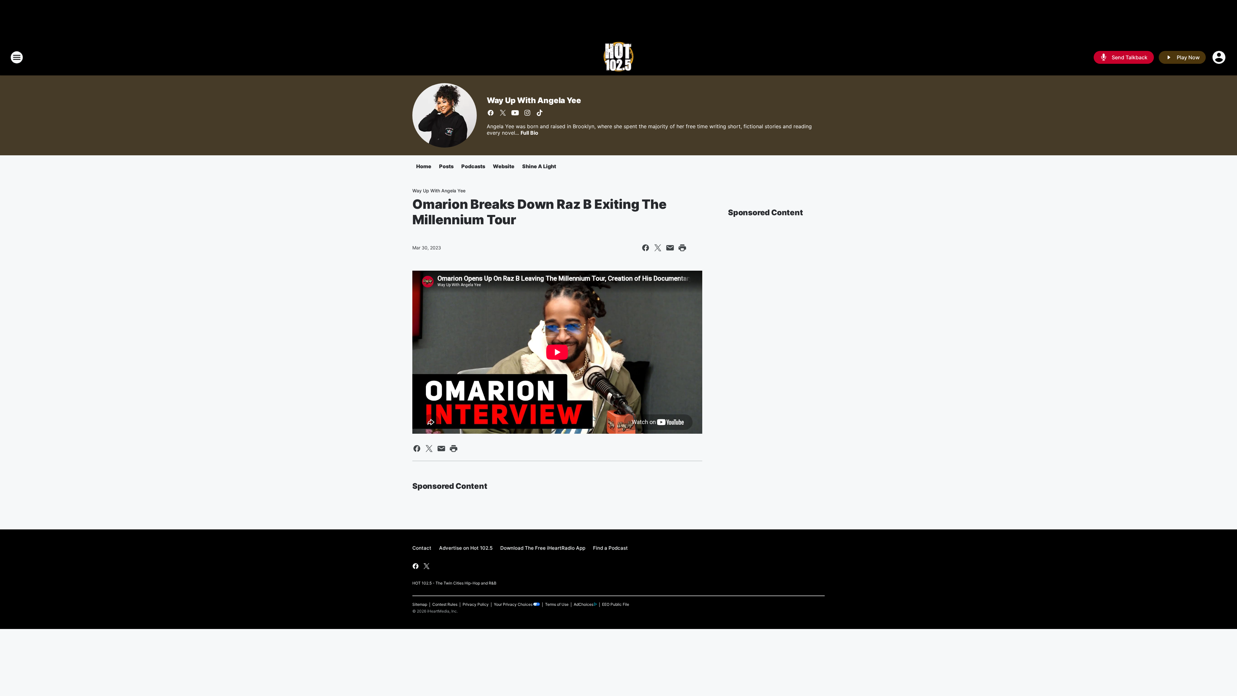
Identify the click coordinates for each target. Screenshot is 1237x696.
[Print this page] (682, 247)
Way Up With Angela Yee (534, 100)
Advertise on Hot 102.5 (466, 548)
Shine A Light (539, 166)
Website (503, 166)
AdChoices (583, 604)
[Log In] (1220, 57)
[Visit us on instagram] (527, 113)
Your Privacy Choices (513, 604)
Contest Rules (444, 604)
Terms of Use (557, 604)
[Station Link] (618, 57)
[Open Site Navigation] (16, 57)
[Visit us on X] (503, 113)
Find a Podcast (610, 548)
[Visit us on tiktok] (539, 113)
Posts (446, 166)
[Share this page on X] (657, 247)
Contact (421, 548)
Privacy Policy (476, 604)
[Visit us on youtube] (515, 113)
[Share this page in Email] (670, 247)
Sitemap (419, 604)
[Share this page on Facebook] (645, 247)
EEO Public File (615, 604)
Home (423, 166)
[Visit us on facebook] (490, 113)
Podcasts (473, 166)
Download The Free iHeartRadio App (542, 548)
